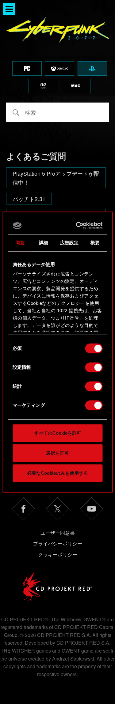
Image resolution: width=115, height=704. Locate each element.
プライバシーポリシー (57, 543)
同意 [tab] (20, 242)
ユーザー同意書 (57, 532)
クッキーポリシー (57, 554)
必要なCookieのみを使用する (57, 473)
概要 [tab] (95, 242)
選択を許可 (57, 452)
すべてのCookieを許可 (57, 433)
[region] (57, 48)
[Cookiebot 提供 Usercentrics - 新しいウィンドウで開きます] (78, 226)
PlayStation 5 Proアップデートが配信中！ (56, 177)
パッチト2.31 (29, 199)
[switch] (93, 367)
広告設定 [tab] (69, 242)
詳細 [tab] (43, 242)
